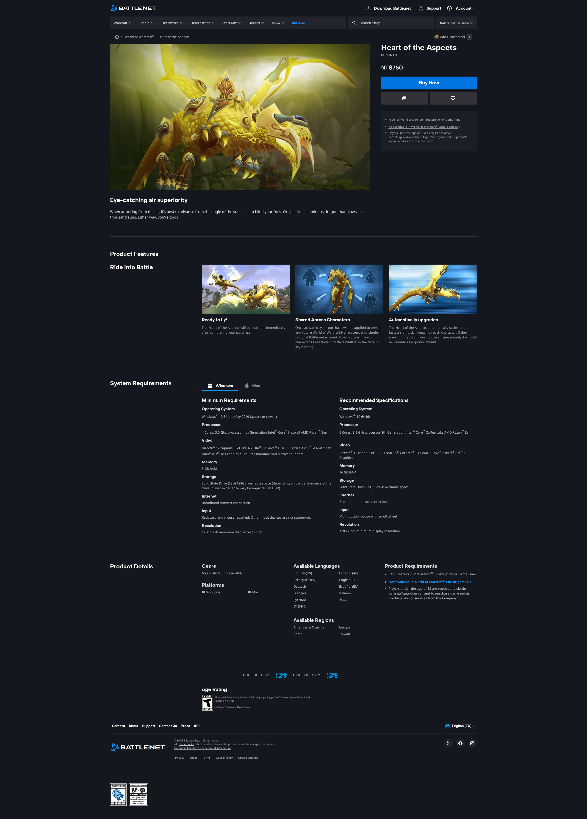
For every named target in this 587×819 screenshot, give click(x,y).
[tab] (220, 386)
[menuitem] (123, 23)
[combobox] (395, 23)
